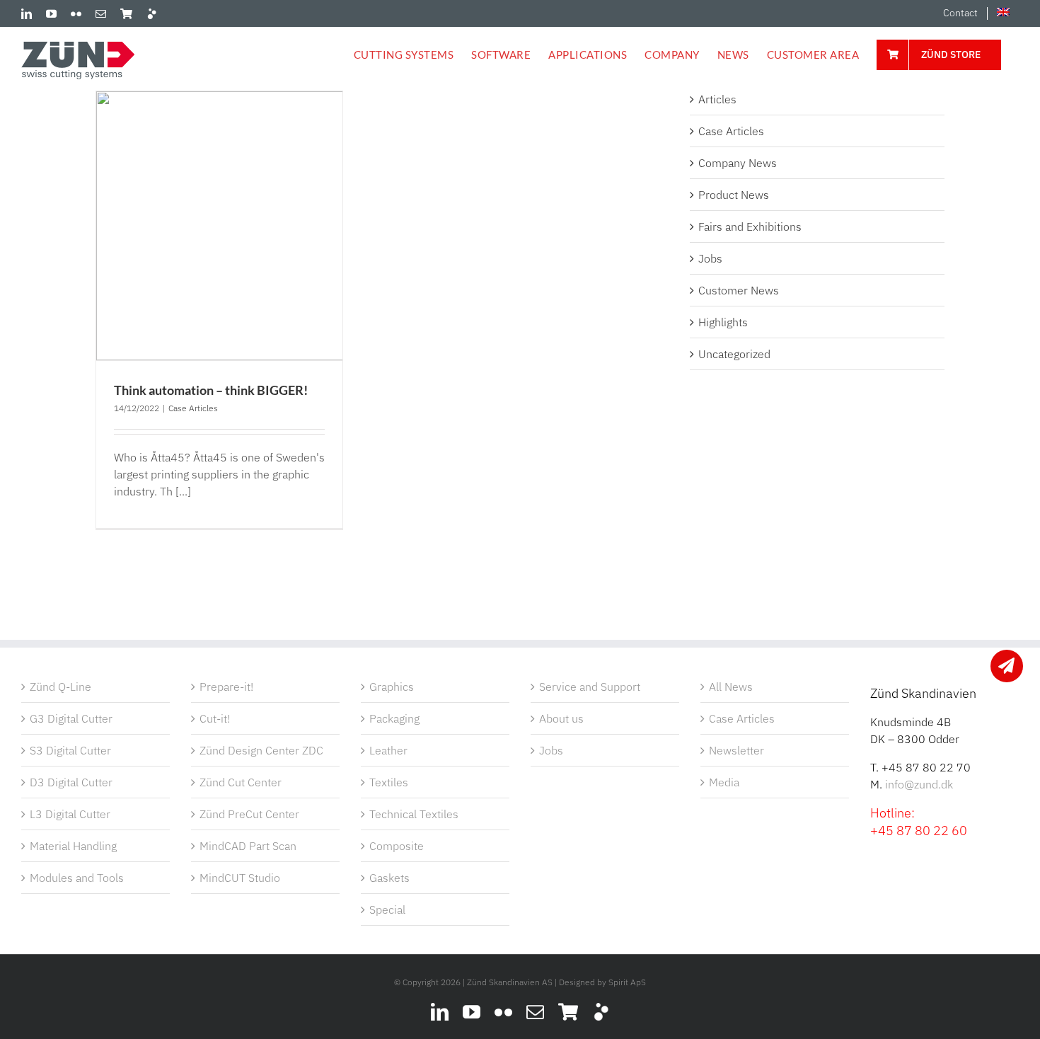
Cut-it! (215, 718)
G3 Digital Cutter (71, 718)
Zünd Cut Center (241, 782)
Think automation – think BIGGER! (211, 390)
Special (387, 909)
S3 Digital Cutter (70, 750)
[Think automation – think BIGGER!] (219, 225)
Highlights (723, 322)
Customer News (738, 290)
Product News (733, 195)
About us (561, 718)
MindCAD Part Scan (248, 846)
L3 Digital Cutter (70, 814)
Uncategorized (734, 354)
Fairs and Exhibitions (750, 226)
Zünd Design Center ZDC (261, 750)
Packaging (394, 718)
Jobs (710, 258)
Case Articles (193, 408)
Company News (737, 163)
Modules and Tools (77, 878)
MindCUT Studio (240, 878)
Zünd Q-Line (60, 686)
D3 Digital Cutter (71, 782)
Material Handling (73, 846)
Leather (388, 750)
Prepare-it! (226, 686)
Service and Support (589, 686)
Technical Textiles (413, 814)
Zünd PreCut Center (249, 814)
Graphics (391, 686)
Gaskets (389, 878)
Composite (396, 846)
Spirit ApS (627, 982)
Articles (717, 99)
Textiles (388, 782)
